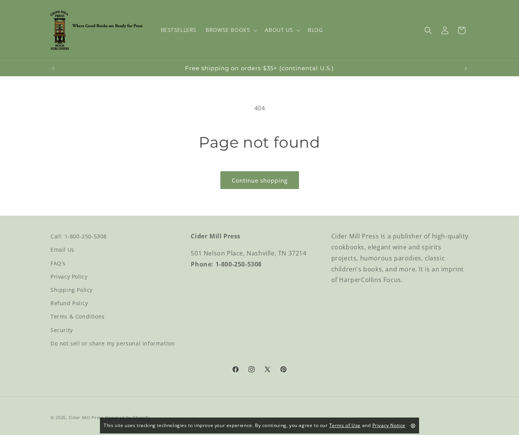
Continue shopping (260, 180)
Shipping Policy (72, 289)
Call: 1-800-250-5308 (79, 236)
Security (62, 330)
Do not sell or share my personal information (113, 343)
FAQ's (58, 263)
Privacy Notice (388, 425)
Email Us (62, 249)
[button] (230, 30)
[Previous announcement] (53, 68)
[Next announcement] (465, 68)
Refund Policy (69, 303)
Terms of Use (345, 425)
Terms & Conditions (78, 316)
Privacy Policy (69, 276)
